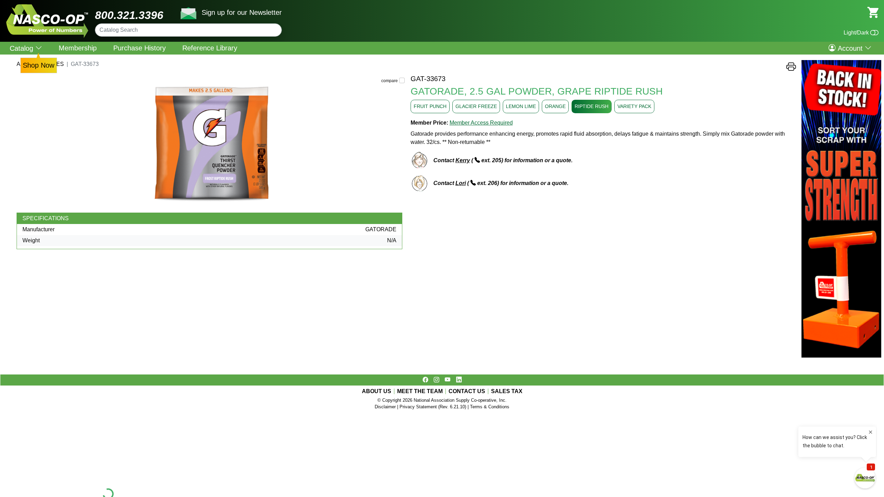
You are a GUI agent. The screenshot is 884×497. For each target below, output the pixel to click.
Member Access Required (481, 123)
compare (389, 80)
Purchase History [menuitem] (139, 48)
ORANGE (555, 106)
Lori (460, 183)
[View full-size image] (210, 144)
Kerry (462, 160)
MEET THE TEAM (420, 391)
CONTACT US (467, 391)
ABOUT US (376, 391)
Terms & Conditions (489, 406)
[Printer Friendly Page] (791, 68)
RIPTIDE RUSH (591, 106)
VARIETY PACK (634, 106)
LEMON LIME (521, 106)
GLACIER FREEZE (476, 106)
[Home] (47, 7)
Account (850, 48)
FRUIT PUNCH (430, 106)
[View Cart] (872, 12)
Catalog (22, 48)
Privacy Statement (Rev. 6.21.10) (433, 406)
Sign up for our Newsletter (242, 12)
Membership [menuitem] (78, 48)
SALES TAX (506, 391)
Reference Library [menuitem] (209, 48)
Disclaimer (385, 406)
